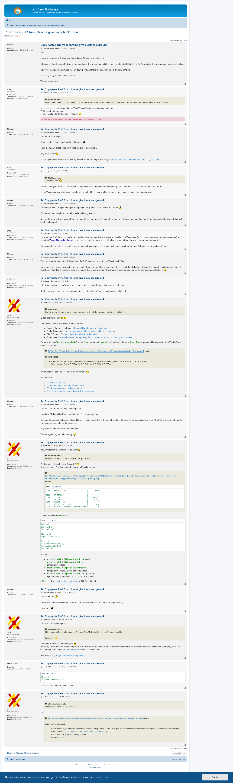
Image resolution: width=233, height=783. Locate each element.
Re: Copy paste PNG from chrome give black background (72, 89)
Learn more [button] (102, 777)
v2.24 (61, 737)
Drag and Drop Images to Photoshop (90, 328)
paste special (73, 649)
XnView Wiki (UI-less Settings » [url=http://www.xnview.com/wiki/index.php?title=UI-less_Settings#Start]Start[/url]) (96, 718)
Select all (56, 487)
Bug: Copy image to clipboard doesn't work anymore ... (72, 391)
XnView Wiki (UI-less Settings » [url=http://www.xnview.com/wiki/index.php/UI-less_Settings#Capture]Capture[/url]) (96, 351)
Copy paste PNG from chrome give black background (42, 32)
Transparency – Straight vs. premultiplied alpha (86, 732)
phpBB (87, 765)
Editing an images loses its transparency (65, 385)
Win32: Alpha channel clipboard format (64, 388)
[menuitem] (9, 20)
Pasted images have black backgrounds (79, 334)
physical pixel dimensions (66, 581)
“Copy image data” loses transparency (67, 655)
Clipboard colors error (56, 382)
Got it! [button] (215, 777)
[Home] (18, 10)
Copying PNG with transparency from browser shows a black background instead (95, 337)
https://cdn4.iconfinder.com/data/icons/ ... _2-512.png (134, 159)
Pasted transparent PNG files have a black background (90, 331)
